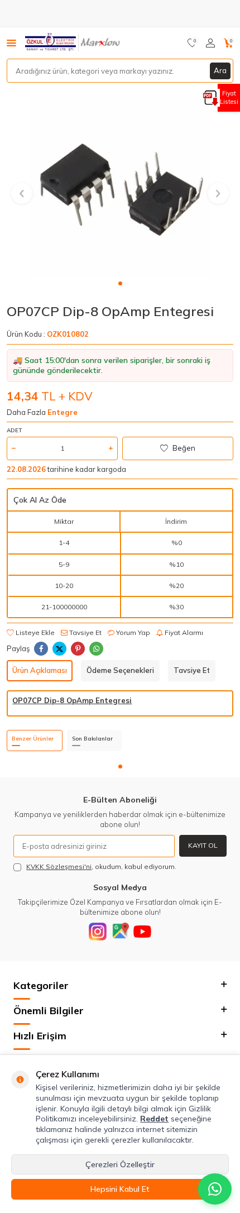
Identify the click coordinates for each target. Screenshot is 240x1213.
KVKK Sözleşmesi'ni (59, 866)
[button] (120, 283)
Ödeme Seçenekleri (120, 670)
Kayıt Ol (203, 845)
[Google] (120, 931)
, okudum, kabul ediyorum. (101, 866)
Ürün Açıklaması (39, 670)
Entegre (62, 412)
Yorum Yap (132, 632)
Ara (220, 70)
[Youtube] (142, 931)
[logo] (73, 43)
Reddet (154, 1119)
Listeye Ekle (34, 632)
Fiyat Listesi (229, 97)
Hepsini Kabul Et (120, 1189)
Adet (14, 430)
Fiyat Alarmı (183, 632)
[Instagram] (98, 931)
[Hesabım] (210, 43)
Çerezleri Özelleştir (120, 1164)
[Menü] (11, 42)
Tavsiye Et (85, 632)
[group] (120, 186)
